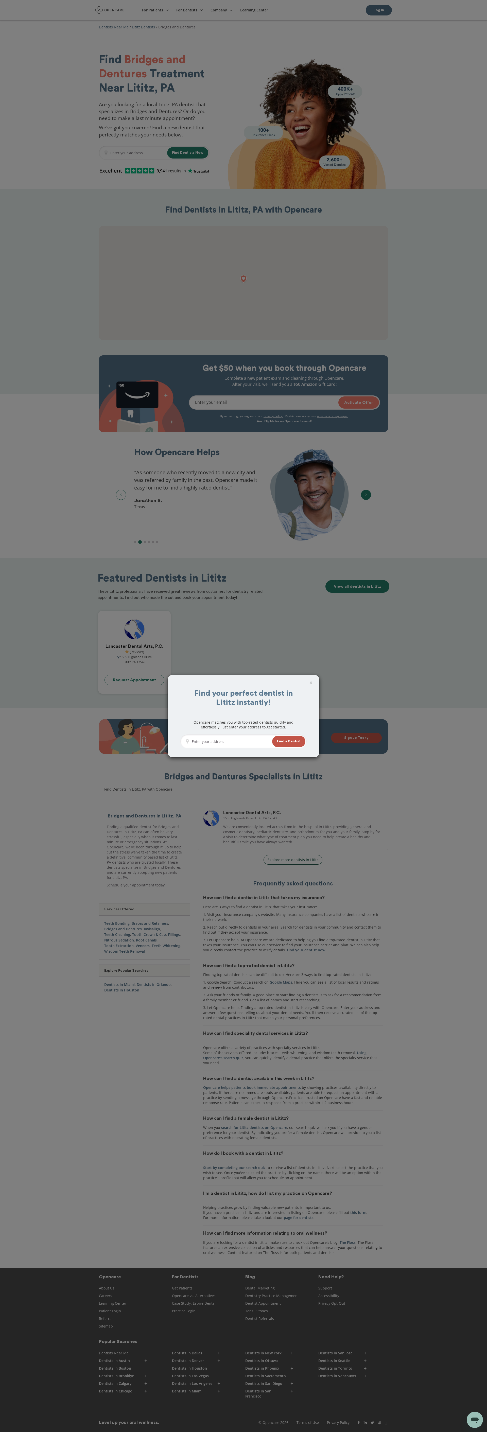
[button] (288, 741)
